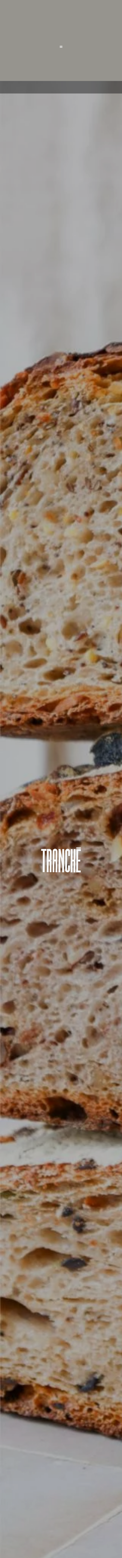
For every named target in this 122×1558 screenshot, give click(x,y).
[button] (61, 46)
